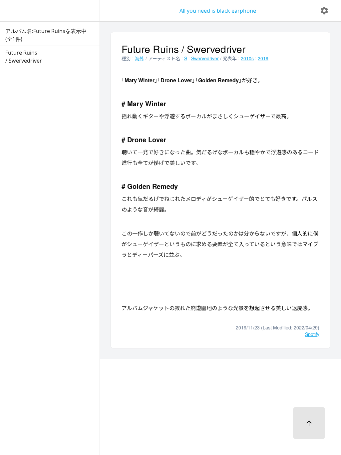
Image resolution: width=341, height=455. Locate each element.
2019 (263, 58)
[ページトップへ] (309, 423)
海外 (139, 58)
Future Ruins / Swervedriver (183, 49)
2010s (247, 58)
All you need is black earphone (217, 10)
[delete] (324, 10)
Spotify (312, 334)
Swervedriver (205, 58)
